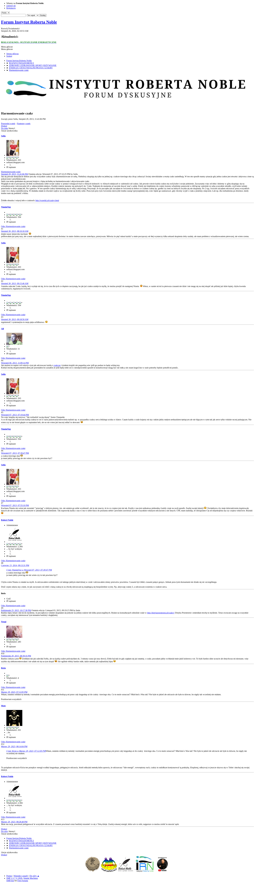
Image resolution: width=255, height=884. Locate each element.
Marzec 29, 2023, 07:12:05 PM (14, 692)
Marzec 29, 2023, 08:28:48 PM (14, 822)
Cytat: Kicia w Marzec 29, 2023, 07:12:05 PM (26, 751)
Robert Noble (7, 520)
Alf (2, 329)
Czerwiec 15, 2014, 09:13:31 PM (15, 565)
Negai (3, 622)
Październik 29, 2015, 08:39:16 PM (16, 656)
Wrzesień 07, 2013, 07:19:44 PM (15, 415)
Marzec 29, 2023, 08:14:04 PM (14, 746)
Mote (3, 706)
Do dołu (4, 128)
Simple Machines (30, 878)
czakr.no (57, 365)
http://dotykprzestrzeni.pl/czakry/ (161, 613)
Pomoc (9, 876)
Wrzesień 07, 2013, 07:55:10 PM (15, 505)
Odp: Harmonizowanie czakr (13, 226)
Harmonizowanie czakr (11, 172)
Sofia (3, 136)
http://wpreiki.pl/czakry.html (47, 200)
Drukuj (4, 126)
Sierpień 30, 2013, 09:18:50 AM (14, 319)
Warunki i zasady (21, 876)
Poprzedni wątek (8, 123)
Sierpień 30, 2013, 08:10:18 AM (14, 231)
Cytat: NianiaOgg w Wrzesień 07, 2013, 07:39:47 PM (29, 570)
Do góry (4, 831)
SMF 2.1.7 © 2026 (14, 878)
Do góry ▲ (34, 876)
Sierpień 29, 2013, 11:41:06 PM (14, 174)
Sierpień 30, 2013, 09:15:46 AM (14, 283)
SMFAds (10, 880)
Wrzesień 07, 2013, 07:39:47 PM (15, 453)
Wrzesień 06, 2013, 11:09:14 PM (15, 363)
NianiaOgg (6, 207)
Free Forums (22, 880)
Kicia (3, 668)
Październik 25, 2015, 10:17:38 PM (16, 610)
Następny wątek (23, 123)
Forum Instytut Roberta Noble (29, 22)
